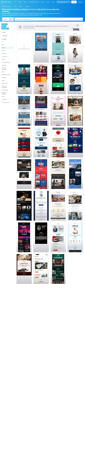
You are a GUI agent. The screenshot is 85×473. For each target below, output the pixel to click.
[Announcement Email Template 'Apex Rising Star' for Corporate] (41, 206)
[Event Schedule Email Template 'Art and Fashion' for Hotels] (58, 269)
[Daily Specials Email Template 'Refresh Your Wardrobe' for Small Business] (75, 48)
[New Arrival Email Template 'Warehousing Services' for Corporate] (41, 111)
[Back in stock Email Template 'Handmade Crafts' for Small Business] (24, 174)
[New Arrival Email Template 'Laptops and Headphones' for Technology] (24, 206)
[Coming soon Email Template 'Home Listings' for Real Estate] (41, 269)
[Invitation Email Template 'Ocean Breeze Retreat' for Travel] (75, 206)
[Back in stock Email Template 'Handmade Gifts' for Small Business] (75, 111)
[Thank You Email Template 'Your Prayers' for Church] (24, 269)
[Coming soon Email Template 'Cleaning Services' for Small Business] (75, 237)
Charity (20, 6)
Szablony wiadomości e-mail (7, 6)
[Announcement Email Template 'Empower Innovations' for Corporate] (58, 48)
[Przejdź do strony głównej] (5, 2)
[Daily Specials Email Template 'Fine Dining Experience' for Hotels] (58, 206)
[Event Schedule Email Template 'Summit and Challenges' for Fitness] (41, 79)
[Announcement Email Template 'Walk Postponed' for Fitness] (41, 48)
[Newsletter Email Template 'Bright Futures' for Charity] (75, 79)
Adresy (11, 19)
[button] (12, 32)
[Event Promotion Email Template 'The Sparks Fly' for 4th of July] (75, 142)
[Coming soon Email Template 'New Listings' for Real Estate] (58, 174)
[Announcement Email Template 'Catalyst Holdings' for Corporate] (24, 79)
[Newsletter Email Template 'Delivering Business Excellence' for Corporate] (41, 142)
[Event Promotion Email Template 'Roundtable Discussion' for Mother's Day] (58, 111)
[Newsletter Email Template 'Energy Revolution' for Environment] (75, 174)
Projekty (5, 19)
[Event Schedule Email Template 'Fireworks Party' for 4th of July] (41, 174)
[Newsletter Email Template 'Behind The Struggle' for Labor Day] (24, 111)
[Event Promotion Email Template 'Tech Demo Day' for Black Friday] (58, 79)
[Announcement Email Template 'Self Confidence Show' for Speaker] (41, 237)
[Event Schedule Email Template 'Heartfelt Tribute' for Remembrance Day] (58, 142)
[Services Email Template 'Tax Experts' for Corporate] (58, 237)
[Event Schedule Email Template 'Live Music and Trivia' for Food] (24, 142)
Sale (16, 6)
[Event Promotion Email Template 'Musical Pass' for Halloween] (24, 237)
